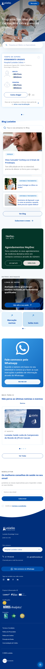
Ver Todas (22, 456)
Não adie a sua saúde (21, 305)
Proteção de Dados (8, 639)
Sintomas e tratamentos (28, 181)
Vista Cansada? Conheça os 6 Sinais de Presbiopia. (18, 135)
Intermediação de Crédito (10, 643)
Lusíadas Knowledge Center (11, 534)
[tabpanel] (22, 25)
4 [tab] (26, 38)
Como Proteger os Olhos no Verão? (17, 178)
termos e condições (19, 506)
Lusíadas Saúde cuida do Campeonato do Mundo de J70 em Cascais (22, 436)
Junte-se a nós (7, 538)
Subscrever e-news (22, 221)
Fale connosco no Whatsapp (24, 569)
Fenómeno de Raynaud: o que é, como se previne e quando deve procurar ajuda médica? (22, 195)
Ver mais (7, 33)
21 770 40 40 (9, 557)
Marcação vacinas (11, 321)
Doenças (10, 154)
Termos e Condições (9, 628)
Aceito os (15, 506)
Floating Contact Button (40, 664)
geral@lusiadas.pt (36, 557)
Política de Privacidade (9, 632)
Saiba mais (33, 323)
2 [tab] (18, 38)
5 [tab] (30, 38)
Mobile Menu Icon (42, 3)
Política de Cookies (8, 635)
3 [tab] (22, 38)
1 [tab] (14, 38)
